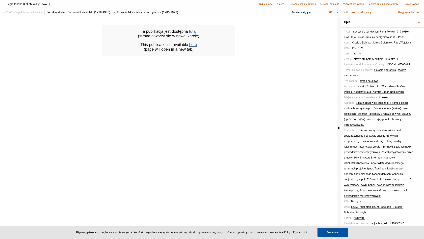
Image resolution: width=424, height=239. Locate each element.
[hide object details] (339, 128)
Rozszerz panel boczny (358, 12)
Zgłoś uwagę (412, 3)
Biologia (356, 201)
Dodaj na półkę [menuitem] (331, 3)
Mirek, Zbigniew (382, 42)
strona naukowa (369, 80)
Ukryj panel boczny (408, 12)
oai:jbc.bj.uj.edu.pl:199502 (385, 223)
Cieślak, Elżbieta (361, 42)
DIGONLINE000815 (398, 64)
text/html (359, 217)
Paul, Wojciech (402, 42)
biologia (378, 70)
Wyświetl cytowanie (353, 3)
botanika (391, 70)
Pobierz (279, 3)
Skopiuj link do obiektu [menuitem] (303, 3)
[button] (382, 22)
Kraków (383, 97)
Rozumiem (333, 232)
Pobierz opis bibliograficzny (383, 3)
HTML (332, 12)
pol (360, 53)
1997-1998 (358, 48)
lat (354, 53)
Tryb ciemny (265, 3)
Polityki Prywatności (295, 232)
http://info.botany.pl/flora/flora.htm (374, 59)
